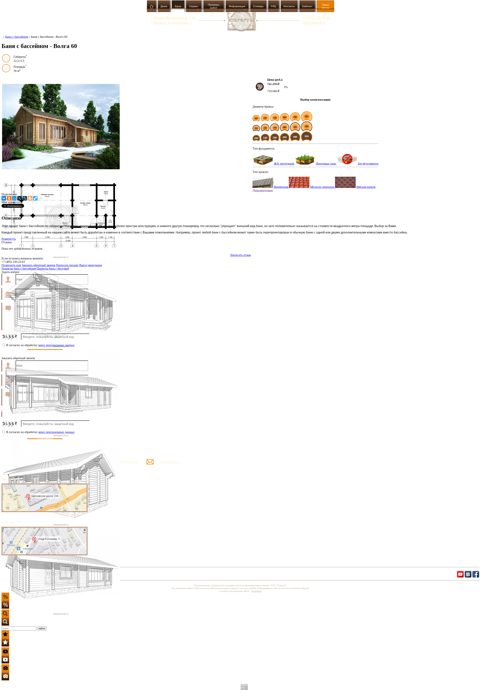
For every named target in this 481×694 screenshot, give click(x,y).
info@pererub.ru (170, 462)
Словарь (258, 6)
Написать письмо (67, 265)
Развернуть (9, 238)
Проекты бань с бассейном (19, 268)
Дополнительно (263, 190)
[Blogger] (30, 198)
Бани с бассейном (16, 36)
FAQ (273, 6)
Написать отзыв (240, 255)
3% (286, 87)
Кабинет (307, 6)
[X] (19, 198)
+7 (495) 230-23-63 (125, 462)
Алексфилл (256, 591)
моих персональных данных (56, 345)
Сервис (193, 6)
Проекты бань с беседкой (53, 268)
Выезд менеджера (90, 265)
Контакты (289, 6)
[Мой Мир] (14, 198)
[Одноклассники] (9, 198)
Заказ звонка (325, 6)
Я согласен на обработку (40, 345)
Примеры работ (213, 6)
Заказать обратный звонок (38, 265)
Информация (237, 6)
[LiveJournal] (25, 198)
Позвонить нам (11, 265)
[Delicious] (35, 198)
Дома (164, 6)
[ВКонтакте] (4, 198)
